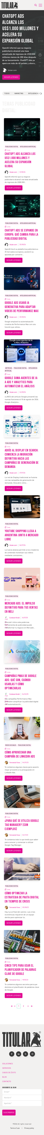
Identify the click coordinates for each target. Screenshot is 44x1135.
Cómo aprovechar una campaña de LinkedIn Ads (20, 754)
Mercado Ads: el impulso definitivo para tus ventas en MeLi (21, 607)
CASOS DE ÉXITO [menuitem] (9, 1072)
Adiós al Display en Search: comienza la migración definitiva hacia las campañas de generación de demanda (22, 458)
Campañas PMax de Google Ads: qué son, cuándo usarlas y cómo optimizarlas (21, 682)
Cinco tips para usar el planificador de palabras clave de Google (20, 970)
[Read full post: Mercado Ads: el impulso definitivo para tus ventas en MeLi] (22, 579)
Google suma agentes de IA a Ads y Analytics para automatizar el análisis (21, 382)
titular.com (13, 172)
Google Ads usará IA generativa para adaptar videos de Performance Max (22, 307)
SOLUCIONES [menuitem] (7, 1064)
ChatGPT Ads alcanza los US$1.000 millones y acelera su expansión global (20, 160)
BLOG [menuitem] (4, 1077)
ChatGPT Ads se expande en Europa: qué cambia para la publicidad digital (21, 234)
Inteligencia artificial (28, 146)
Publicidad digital (11, 146)
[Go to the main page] (9, 5)
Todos (6, 93)
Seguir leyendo (11, 77)
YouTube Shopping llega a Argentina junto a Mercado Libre (21, 535)
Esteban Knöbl (14, 618)
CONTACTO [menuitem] (6, 1081)
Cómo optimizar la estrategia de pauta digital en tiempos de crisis (22, 897)
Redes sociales (10, 745)
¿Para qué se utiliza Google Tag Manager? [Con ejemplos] (22, 825)
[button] (40, 55)
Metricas (8, 368)
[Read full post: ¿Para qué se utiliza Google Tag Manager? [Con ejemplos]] (22, 796)
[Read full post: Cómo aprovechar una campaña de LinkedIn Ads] (22, 728)
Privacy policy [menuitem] (29, 1128)
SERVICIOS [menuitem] (6, 1068)
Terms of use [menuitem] (15, 1128)
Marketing (19, 93)
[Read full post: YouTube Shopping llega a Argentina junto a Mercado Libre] (22, 507)
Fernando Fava (14, 762)
